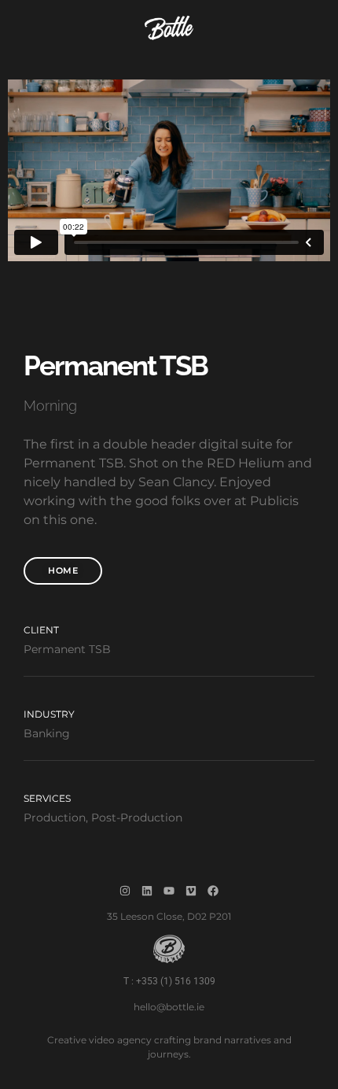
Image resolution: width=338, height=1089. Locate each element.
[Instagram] (125, 891)
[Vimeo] (191, 891)
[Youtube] (169, 891)
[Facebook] (213, 891)
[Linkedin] (147, 891)
